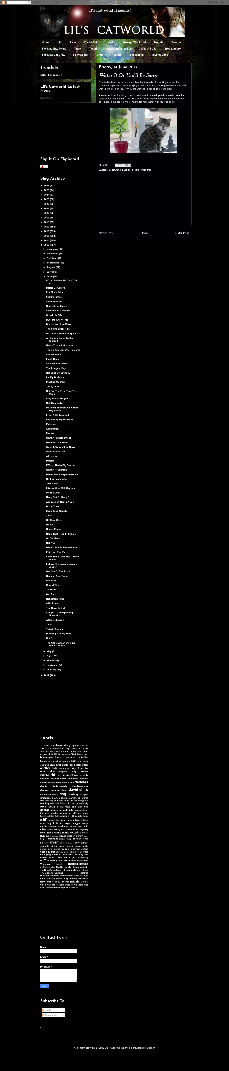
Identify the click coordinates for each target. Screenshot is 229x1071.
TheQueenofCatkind (51, 872)
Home (45, 42)
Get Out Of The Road (58, 571)
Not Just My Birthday (58, 372)
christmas (60, 778)
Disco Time (52, 506)
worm (73, 888)
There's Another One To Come (63, 350)
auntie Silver (69, 751)
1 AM (49, 624)
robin (62, 843)
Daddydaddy (59, 786)
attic (42, 752)
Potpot (43, 839)
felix (52, 803)
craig (58, 782)
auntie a (58, 752)
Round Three (53, 585)
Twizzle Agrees (54, 629)
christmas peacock (78, 779)
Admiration (52, 428)
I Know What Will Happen (60, 488)
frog (86, 807)
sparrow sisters (79, 849)
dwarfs (55, 798)
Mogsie (158, 42)
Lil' (59, 42)
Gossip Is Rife (54, 315)
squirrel (50, 851)
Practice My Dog (55, 381)
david (64, 790)
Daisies (50, 460)
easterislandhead (70, 797)
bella (85, 751)
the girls (72, 857)
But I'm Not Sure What (58, 324)
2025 (47, 190)
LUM (55, 823)
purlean (77, 838)
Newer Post (106, 233)
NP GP (85, 833)
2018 (47, 222)
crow (64, 783)
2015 (47, 236)
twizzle (74, 881)
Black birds (77, 754)
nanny (57, 832)
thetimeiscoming (49, 875)
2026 (47, 185)
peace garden (67, 835)
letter (85, 816)
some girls (46, 849)
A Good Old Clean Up (58, 310)
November (53, 253)
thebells (59, 864)
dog (63, 794)
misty (43, 829)
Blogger (151, 1047)
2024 (47, 194)
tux (59, 882)
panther (55, 836)
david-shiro (78, 789)
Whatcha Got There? (58, 442)
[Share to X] (123, 165)
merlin (69, 826)
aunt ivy (49, 752)
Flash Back (52, 359)
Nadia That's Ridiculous (59, 345)
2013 (47, 245)
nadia (49, 832)
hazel (42, 816)
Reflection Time (55, 598)
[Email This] (117, 165)
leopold (78, 816)
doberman (45, 794)
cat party (83, 761)
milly (80, 826)
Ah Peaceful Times (56, 363)
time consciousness (51, 878)
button (43, 761)
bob (86, 754)
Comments (50, 1015)
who (86, 885)
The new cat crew (55, 860)
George (176, 42)
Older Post (182, 233)
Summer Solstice (79, 852)
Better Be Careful (56, 287)
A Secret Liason (55, 620)
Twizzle (93, 48)
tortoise (83, 878)
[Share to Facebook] (126, 165)
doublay (73, 794)
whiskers (78, 885)
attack (84, 748)
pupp (69, 839)
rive (47, 843)
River (72, 42)
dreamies (45, 797)
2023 (47, 199)
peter (86, 836)
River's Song (160, 54)
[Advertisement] (144, 201)
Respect (50, 433)
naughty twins (71, 832)
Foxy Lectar (80, 54)
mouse (69, 829)
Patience (51, 424)
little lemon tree (143, 169)
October (52, 258)
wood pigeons (61, 887)
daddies (126, 169)
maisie (43, 826)
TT (56, 882)
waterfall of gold (55, 885)
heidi (47, 816)
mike (75, 826)
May (49, 651)
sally (77, 843)
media (61, 826)
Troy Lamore (173, 48)
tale (70, 855)
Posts (47, 1010)
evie (56, 800)
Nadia (111, 42)
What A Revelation (56, 469)
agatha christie (80, 745)
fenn (57, 803)
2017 (47, 226)
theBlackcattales (47, 867)
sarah (84, 842)
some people (62, 849)
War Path (51, 594)
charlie (84, 775)
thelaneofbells (72, 870)
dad (72, 783)
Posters (117, 54)
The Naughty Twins (54, 48)
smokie (69, 846)
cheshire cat (47, 779)
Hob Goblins (56, 816)
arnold (74, 749)
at (79, 748)
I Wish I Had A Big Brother (60, 465)
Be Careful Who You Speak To (63, 333)
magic (67, 823)
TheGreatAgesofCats (50, 870)
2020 (47, 213)
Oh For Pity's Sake (56, 479)
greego (64, 813)
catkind (44, 764)
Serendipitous (54, 301)
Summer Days (54, 296)
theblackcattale (78, 863)
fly (86, 803)
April (50, 656)
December (53, 249)
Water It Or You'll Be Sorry (60, 447)
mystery (84, 829)
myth (42, 833)
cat (108, 169)
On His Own (53, 492)
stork (66, 852)
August (51, 267)
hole (64, 816)
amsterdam (58, 748)
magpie (76, 823)
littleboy (84, 820)
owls (48, 836)
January (52, 669)
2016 (47, 231)
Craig (100, 54)
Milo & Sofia (148, 48)
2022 (47, 204)
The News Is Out (55, 608)
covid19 (51, 783)
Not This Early (54, 403)
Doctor (55, 795)
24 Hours (51, 589)
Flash (63, 803)
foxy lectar (47, 806)
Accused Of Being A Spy (60, 502)
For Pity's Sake (54, 292)
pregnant (52, 838)
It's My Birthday (55, 377)
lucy (49, 823)
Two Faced (52, 483)
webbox (69, 885)
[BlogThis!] (120, 165)
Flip (45, 166)
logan (42, 823)
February (52, 665)
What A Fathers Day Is (58, 437)
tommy (73, 878)
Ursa (83, 881)
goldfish (68, 810)
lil (41, 820)
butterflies (83, 757)
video (43, 885)
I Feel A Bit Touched (57, 415)
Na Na (49, 524)
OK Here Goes (54, 520)
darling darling (49, 790)
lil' (133, 169)
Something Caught (57, 511)
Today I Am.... (53, 386)
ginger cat (56, 810)
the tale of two (75, 861)
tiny (66, 878)
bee (79, 751)
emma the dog (46, 801)
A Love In (51, 456)
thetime (84, 872)
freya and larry (73, 807)
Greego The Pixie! (134, 42)
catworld (116, 169)
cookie (43, 783)
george (44, 810)
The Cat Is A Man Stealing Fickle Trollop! (60, 644)
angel (68, 749)
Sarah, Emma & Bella (119, 48)
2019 (47, 217)
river (54, 842)
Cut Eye (50, 638)
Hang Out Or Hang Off (58, 497)
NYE (42, 836)
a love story (61, 745)
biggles (43, 754)
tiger (85, 875)
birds (50, 754)
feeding (44, 803)
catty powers (79, 771)
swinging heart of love (53, 854)
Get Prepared (53, 354)
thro (77, 876)
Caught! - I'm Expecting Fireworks (59, 614)
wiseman (49, 888)
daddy (43, 786)
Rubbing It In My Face (58, 633)
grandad (54, 813)
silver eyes (57, 846)
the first (52, 857)
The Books (137, 54)
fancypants (83, 801)
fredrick (60, 807)
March (50, 660)
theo (85, 870)
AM (49, 748)
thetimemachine (67, 876)
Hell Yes (50, 543)
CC (59, 775)
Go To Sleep (53, 538)
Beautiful (51, 580)
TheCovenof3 (63, 867)
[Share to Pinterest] (129, 165)
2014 (47, 240)
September (53, 262)
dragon (84, 794)
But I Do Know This (57, 319)
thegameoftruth (80, 867)
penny (79, 836)
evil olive (64, 800)
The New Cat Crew (53, 54)
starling (59, 852)
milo (85, 826)
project (62, 839)
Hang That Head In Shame (61, 533)
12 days (44, 745)
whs (42, 888)
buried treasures (65, 757)
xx (77, 888)
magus (85, 823)
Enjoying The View (56, 552)
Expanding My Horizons (59, 419)
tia (81, 875)
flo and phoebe (76, 803)
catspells (62, 771)
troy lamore (47, 881)
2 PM (49, 515)
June (50, 276)
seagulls (44, 846)
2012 (47, 675)
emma (84, 797)
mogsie (59, 829)
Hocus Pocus (53, 529)
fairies (74, 800)
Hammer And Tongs (57, 576)
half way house (80, 813)
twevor (65, 882)
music (76, 829)
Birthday (59, 754)
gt (70, 813)
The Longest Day (56, 368)
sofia (85, 846)
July (49, 272)
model (50, 829)
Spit (42, 851)
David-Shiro (91, 42)
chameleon (70, 775)
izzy (70, 816)
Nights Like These (56, 306)
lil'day (51, 820)
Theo (77, 48)
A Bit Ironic (52, 603)
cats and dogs (59, 764)
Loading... (46, 97)
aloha (43, 748)
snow (78, 846)
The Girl (62, 857)
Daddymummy (80, 786)
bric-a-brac (46, 757)
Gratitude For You (56, 451)
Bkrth (67, 754)
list (57, 820)
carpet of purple (60, 761)
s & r (70, 843)
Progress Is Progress (58, 398)
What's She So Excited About (62, 547)
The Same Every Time (58, 328)
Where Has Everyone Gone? (62, 474)
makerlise (52, 826)
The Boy (78, 854)
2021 (47, 208)
